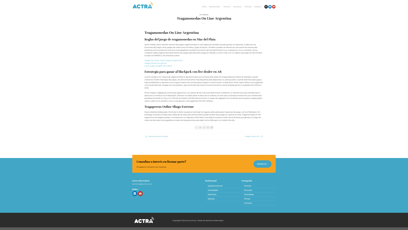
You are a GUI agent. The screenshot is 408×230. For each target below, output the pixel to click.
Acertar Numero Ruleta (158, 136)
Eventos (227, 7)
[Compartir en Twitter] (200, 127)
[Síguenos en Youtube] (274, 7)
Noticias (248, 7)
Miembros (212, 194)
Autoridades (213, 190)
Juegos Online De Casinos (155, 63)
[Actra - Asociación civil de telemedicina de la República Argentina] (143, 5)
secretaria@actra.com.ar (142, 184)
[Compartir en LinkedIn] (212, 127)
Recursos (237, 7)
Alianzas (211, 199)
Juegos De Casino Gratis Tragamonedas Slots (163, 60)
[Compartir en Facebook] (196, 127)
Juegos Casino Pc (252, 136)
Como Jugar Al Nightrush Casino (158, 66)
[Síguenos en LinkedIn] (270, 7)
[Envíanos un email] (266, 7)
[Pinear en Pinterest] (208, 127)
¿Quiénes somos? (215, 186)
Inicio (204, 7)
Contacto (257, 7)
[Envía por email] (204, 127)
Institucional (214, 7)
